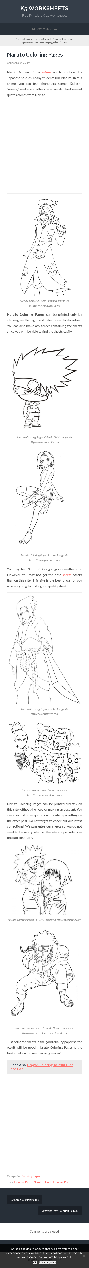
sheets (66, 575)
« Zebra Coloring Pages (24, 1199)
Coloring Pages (31, 1176)
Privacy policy (47, 1262)
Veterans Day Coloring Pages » (60, 1211)
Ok (35, 1262)
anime (46, 72)
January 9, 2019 (18, 62)
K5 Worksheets (44, 8)
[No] (84, 1256)
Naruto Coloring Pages (35, 54)
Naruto (38, 1182)
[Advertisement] (44, 145)
